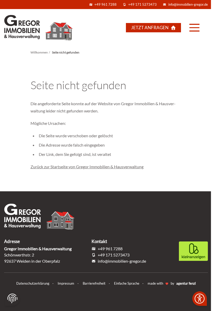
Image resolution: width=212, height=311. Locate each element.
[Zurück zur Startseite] (41, 27)
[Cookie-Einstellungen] (12, 298)
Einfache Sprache (127, 283)
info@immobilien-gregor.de (188, 4)
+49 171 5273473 (142, 4)
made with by (172, 283)
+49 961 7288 (105, 4)
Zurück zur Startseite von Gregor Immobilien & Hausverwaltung (87, 166)
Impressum (66, 283)
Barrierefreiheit (94, 283)
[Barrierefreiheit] (199, 298)
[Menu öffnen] (194, 27)
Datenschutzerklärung (33, 283)
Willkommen (39, 52)
